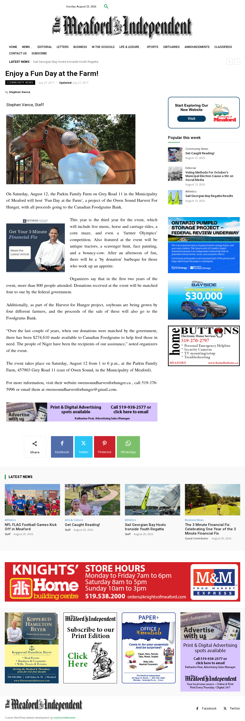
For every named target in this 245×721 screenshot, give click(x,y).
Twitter (235, 708)
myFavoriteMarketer (65, 717)
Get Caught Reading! (200, 153)
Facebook (209, 708)
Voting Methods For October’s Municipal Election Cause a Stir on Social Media (209, 176)
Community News (20, 82)
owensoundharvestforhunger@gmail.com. (81, 389)
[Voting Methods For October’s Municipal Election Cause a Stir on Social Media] (175, 174)
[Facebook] (197, 708)
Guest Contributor (196, 538)
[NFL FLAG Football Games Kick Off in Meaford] (32, 500)
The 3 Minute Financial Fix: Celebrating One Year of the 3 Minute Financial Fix (85, 61)
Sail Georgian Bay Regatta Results (209, 196)
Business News (194, 520)
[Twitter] (225, 708)
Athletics (190, 191)
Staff (7, 534)
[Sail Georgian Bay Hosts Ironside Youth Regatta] (152, 500)
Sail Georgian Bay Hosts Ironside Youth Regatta (145, 527)
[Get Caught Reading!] (175, 154)
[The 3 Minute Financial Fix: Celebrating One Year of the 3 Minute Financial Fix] (212, 500)
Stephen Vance (19, 92)
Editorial (190, 168)
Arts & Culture (74, 520)
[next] (237, 62)
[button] (106, 6)
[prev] (230, 62)
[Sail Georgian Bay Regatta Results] (175, 197)
